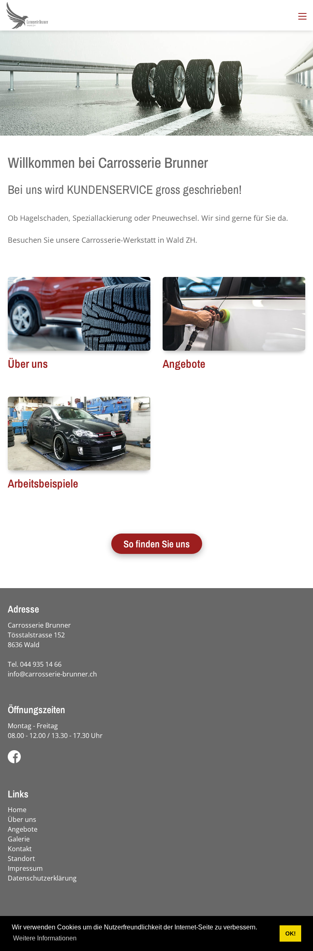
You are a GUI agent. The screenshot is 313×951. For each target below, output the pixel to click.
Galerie (19, 839)
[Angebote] (234, 314)
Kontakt (20, 848)
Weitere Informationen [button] (45, 938)
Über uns (28, 363)
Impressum (25, 868)
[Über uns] (79, 314)
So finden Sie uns (156, 543)
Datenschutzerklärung (42, 878)
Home (17, 809)
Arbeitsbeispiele (43, 483)
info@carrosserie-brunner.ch (52, 674)
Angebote (184, 363)
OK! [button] (290, 933)
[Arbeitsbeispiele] (79, 433)
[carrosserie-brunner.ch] (27, 14)
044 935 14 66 (41, 664)
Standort (21, 858)
